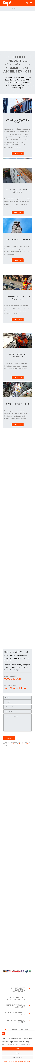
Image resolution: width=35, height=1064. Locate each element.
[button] (32, 1034)
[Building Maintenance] (17, 225)
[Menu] (30, 3)
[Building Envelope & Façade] (17, 106)
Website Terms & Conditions (24, 1061)
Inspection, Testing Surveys (17, 190)
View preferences (17, 1057)
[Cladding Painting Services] (17, 283)
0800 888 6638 (13, 678)
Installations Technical (17, 355)
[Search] (26, 3)
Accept (17, 1048)
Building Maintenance (18, 239)
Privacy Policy (14, 1061)
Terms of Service (24, 743)
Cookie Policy (7, 1061)
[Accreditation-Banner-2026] (17, 972)
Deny (17, 1053)
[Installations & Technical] (17, 340)
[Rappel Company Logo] (14, 3)
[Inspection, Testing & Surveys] (17, 176)
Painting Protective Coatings (17, 297)
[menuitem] (26, 3)
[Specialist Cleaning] (17, 390)
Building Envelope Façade (17, 121)
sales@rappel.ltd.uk (15, 688)
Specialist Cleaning (17, 404)
